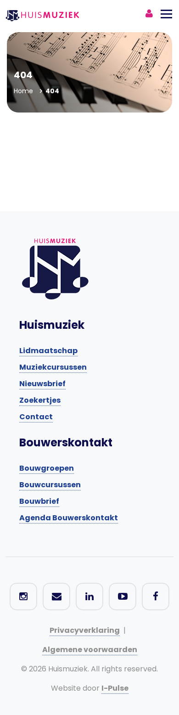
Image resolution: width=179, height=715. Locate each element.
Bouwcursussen (50, 484)
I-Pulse (115, 688)
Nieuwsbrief (42, 383)
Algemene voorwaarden (89, 649)
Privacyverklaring (85, 630)
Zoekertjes (40, 400)
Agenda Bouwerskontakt (68, 517)
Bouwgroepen (46, 468)
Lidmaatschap (48, 350)
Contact (36, 416)
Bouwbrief (39, 501)
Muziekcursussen (53, 367)
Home (23, 91)
